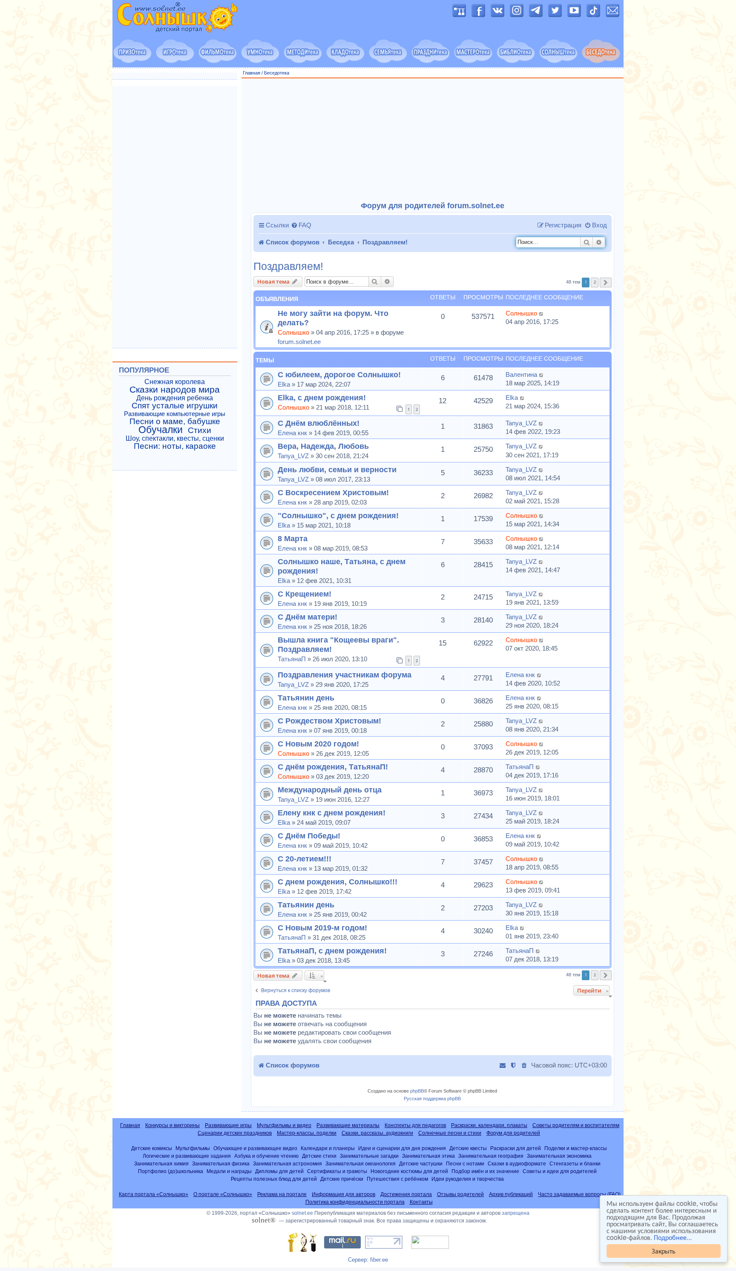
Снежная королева (174, 381)
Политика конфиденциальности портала (355, 1202)
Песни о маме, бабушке (174, 421)
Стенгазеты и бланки (575, 1163)
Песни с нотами (465, 1163)
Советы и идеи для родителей (560, 1171)
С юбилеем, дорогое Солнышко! (339, 374)
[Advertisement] (433, 140)
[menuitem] (301, 225)
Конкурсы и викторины (172, 1125)
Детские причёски (341, 1179)
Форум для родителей (513, 1133)
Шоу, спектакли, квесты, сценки (175, 438)
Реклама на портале (282, 1194)
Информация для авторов (343, 1194)
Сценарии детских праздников (235, 1133)
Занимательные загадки (369, 1156)
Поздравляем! (288, 266)
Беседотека (276, 72)
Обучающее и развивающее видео (255, 1148)
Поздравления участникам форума (344, 674)
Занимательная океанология (360, 1163)
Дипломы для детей (279, 1171)
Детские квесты (468, 1148)
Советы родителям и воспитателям (575, 1125)
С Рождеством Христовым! (329, 720)
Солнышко (293, 332)
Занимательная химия (161, 1163)
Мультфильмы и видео (284, 1125)
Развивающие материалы (348, 1125)
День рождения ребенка (174, 398)
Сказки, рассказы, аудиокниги (377, 1133)
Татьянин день (306, 697)
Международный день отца (330, 789)
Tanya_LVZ (521, 423)
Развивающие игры (228, 1125)
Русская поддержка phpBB (432, 1098)
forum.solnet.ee (299, 341)
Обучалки (160, 429)
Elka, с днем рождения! (322, 397)
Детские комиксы (151, 1148)
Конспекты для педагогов (415, 1125)
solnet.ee (302, 1213)
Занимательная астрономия (287, 1163)
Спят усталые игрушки (175, 406)
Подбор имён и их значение (485, 1171)
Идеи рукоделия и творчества (467, 1179)
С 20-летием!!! (304, 858)
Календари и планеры (328, 1148)
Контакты (421, 1202)
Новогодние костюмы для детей (409, 1171)
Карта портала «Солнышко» (153, 1194)
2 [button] (595, 282)
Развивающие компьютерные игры (174, 413)
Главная (251, 72)
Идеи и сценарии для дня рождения (402, 1148)
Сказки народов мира (174, 389)
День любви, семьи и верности (337, 469)
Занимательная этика (428, 1156)
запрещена (515, 1213)
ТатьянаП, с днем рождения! (332, 950)
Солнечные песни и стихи (449, 1133)
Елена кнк (292, 432)
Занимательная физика (221, 1163)
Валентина (521, 374)
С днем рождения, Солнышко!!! (337, 881)
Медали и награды (229, 1171)
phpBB (417, 1090)
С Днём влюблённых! (318, 423)
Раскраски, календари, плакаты (489, 1125)
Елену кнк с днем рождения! (331, 812)
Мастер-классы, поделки (306, 1133)
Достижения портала (406, 1194)
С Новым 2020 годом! (318, 743)
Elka (284, 384)
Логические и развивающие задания (187, 1156)
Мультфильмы (192, 1148)
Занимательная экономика (559, 1156)
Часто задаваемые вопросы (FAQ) (579, 1194)
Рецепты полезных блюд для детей (274, 1179)
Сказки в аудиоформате (517, 1163)
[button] (606, 282)
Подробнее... (673, 1237)
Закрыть (664, 1251)
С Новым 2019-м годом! (322, 927)
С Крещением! (304, 593)
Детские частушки (421, 1163)
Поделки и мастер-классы (575, 1148)
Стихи (199, 430)
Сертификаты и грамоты (337, 1171)
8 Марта (293, 538)
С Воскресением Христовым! (333, 492)
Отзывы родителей (460, 1194)
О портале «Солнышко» (222, 1194)
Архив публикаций (511, 1194)
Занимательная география (490, 1156)
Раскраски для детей (515, 1148)
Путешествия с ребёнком (397, 1179)
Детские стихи (319, 1156)
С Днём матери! (307, 616)
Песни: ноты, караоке (175, 446)
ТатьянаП (292, 659)
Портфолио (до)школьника (170, 1171)
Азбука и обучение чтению (266, 1156)
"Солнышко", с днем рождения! (338, 515)
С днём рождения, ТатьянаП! (333, 766)
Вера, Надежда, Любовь (323, 446)
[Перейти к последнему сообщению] (541, 313)
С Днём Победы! (309, 835)
